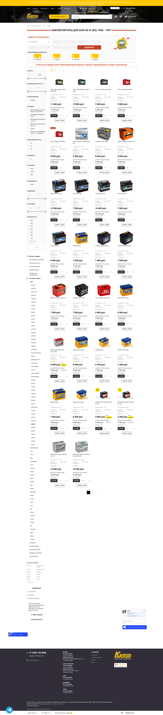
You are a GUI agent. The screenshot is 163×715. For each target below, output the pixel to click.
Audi (44, 26)
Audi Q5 (33, 441)
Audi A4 (33, 437)
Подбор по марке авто (45, 704)
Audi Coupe (34, 363)
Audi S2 (33, 322)
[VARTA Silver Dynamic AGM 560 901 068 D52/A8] (81, 447)
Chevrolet (32, 529)
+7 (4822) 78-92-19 (68, 692)
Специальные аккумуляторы (33, 274)
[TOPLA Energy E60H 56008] (59, 134)
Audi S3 (33, 319)
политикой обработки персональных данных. (92, 4)
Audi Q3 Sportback (36, 353)
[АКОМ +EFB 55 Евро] (126, 290)
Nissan (32, 488)
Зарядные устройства (35, 553)
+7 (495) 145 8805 (68, 655)
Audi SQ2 (33, 302)
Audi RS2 (33, 346)
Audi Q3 (33, 417)
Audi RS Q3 (34, 349)
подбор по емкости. (57, 704)
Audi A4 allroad (35, 376)
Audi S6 (33, 312)
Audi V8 (33, 285)
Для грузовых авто (34, 266)
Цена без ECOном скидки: (57, 107)
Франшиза (67, 8)
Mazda (32, 495)
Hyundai (32, 515)
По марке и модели (36, 26)
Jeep (31, 505)
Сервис (52, 8)
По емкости (32, 543)
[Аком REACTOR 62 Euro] (104, 134)
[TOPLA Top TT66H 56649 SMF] (104, 82)
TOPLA (28, 574)
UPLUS (38, 579)
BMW (31, 532)
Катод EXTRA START (40, 566)
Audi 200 (33, 393)
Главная (28, 26)
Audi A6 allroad (35, 373)
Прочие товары (33, 556)
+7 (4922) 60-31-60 (68, 686)
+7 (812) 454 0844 (68, 667)
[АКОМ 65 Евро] (59, 394)
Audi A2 (33, 380)
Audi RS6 (33, 332)
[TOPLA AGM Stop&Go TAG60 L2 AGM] (81, 82)
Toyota (32, 471)
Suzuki (32, 475)
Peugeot (32, 468)
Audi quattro (34, 407)
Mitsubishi (33, 492)
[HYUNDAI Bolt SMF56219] (126, 238)
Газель (32, 522)
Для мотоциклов (34, 270)
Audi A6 (33, 434)
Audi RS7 (33, 329)
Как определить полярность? (37, 52)
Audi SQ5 (33, 298)
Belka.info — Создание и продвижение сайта (39, 709)
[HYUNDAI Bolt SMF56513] (104, 238)
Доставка (31, 595)
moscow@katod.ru (36, 619)
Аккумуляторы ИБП (34, 549)
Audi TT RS (34, 292)
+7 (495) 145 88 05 (36, 615)
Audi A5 (33, 410)
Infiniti (32, 512)
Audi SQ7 (33, 295)
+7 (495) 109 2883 (68, 660)
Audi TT (33, 404)
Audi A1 (33, 383)
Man (31, 458)
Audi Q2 (33, 356)
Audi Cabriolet (34, 366)
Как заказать (32, 591)
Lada (31, 502)
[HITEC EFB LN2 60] (104, 186)
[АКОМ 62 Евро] (81, 238)
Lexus (31, 499)
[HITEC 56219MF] (126, 186)
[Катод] (129, 655)
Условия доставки (96, 657)
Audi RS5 (33, 336)
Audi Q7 (33, 444)
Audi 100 (33, 420)
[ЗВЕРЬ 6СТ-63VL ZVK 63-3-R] (59, 290)
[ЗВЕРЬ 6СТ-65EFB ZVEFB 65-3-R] (126, 134)
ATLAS (28, 565)
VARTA (38, 574)
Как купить (94, 655)
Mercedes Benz (34, 448)
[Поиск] (110, 17)
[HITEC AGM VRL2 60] (59, 186)
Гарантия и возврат (34, 598)
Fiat (31, 526)
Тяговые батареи (34, 546)
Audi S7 (33, 309)
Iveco (31, 454)
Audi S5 (33, 414)
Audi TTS (33, 288)
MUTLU (29, 572)
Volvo (31, 465)
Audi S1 (33, 326)
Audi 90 (33, 387)
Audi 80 (49, 26)
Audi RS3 (33, 342)
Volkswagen (33, 461)
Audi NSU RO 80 (35, 359)
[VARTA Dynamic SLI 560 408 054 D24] (81, 134)
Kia (31, 509)
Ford (31, 451)
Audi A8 (33, 431)
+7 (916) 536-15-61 (68, 679)
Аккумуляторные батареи (36, 259)
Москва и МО (92, 8)
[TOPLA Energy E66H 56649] (126, 82)
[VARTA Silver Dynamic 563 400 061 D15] (59, 447)
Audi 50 (33, 390)
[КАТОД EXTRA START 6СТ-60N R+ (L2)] (104, 394)
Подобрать (89, 47)
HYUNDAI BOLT (41, 569)
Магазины (35, 8)
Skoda (32, 478)
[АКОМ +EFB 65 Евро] (81, 394)
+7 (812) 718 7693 (68, 672)
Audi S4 (33, 315)
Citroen (32, 536)
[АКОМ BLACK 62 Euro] (81, 290)
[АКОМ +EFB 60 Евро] (126, 342)
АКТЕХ (38, 577)
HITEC (28, 569)
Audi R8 (33, 400)
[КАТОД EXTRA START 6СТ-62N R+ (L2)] (126, 394)
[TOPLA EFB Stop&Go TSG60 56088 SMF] (59, 82)
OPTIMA (39, 572)
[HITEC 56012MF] (81, 186)
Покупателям (43, 8)
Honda (32, 519)
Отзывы (60, 8)
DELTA (28, 579)
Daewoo (32, 539)
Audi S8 (33, 305)
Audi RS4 (33, 339)
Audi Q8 (33, 397)
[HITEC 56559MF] (59, 238)
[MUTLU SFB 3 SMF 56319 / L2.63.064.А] (59, 342)
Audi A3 (33, 427)
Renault (32, 482)
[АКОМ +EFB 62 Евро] (81, 342)
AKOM (28, 577)
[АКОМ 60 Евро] (104, 342)
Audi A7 (33, 370)
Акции (28, 8)
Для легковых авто (34, 263)
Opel (31, 485)
